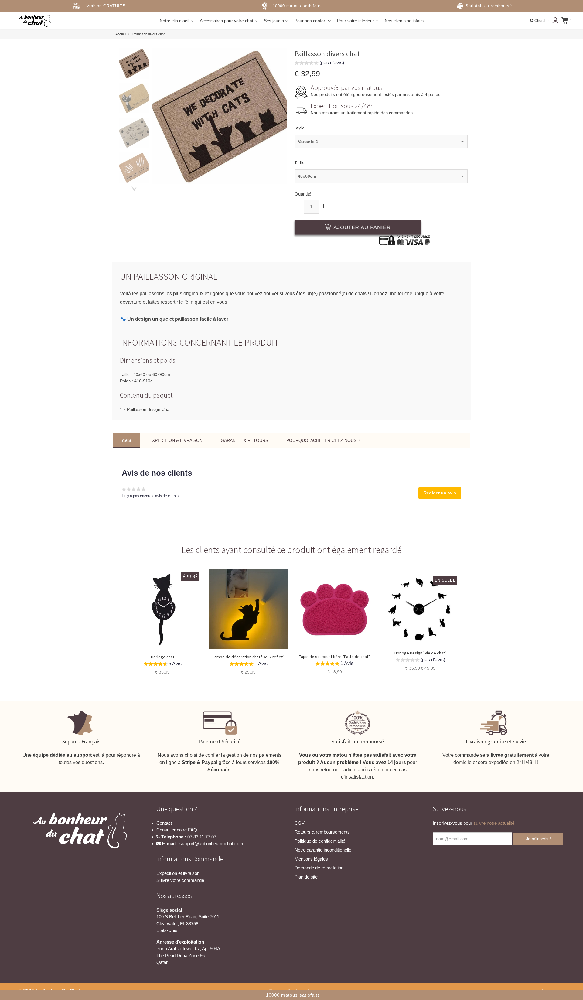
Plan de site (306, 876)
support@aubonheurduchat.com (211, 843)
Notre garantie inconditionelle (323, 849)
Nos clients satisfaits (404, 20)
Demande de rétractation (319, 867)
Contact (164, 823)
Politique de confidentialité (320, 841)
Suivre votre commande (180, 880)
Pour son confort (311, 20)
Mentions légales (311, 859)
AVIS (126, 440)
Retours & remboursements (322, 831)
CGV (300, 823)
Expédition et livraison (177, 873)
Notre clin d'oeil (175, 20)
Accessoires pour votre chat (227, 20)
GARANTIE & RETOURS (244, 440)
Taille (299, 162)
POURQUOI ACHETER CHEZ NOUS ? (323, 440)
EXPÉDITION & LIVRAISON (176, 440)
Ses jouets (274, 20)
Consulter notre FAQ (176, 829)
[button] (319, 63)
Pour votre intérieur (356, 20)
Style (299, 128)
